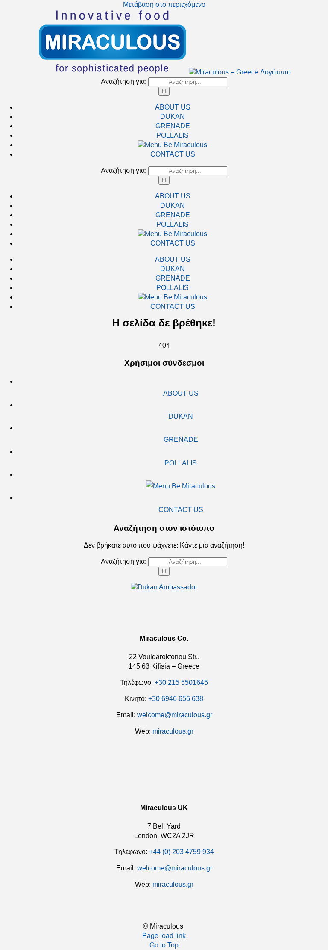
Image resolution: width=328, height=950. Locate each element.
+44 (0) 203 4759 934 (181, 851)
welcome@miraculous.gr (174, 868)
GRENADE (181, 439)
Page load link (164, 935)
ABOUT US (181, 393)
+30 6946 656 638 (175, 698)
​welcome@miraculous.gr (174, 715)
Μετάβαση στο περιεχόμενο (164, 4)
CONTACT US (180, 509)
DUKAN (180, 416)
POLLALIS (180, 463)
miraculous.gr (172, 731)
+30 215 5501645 (181, 682)
